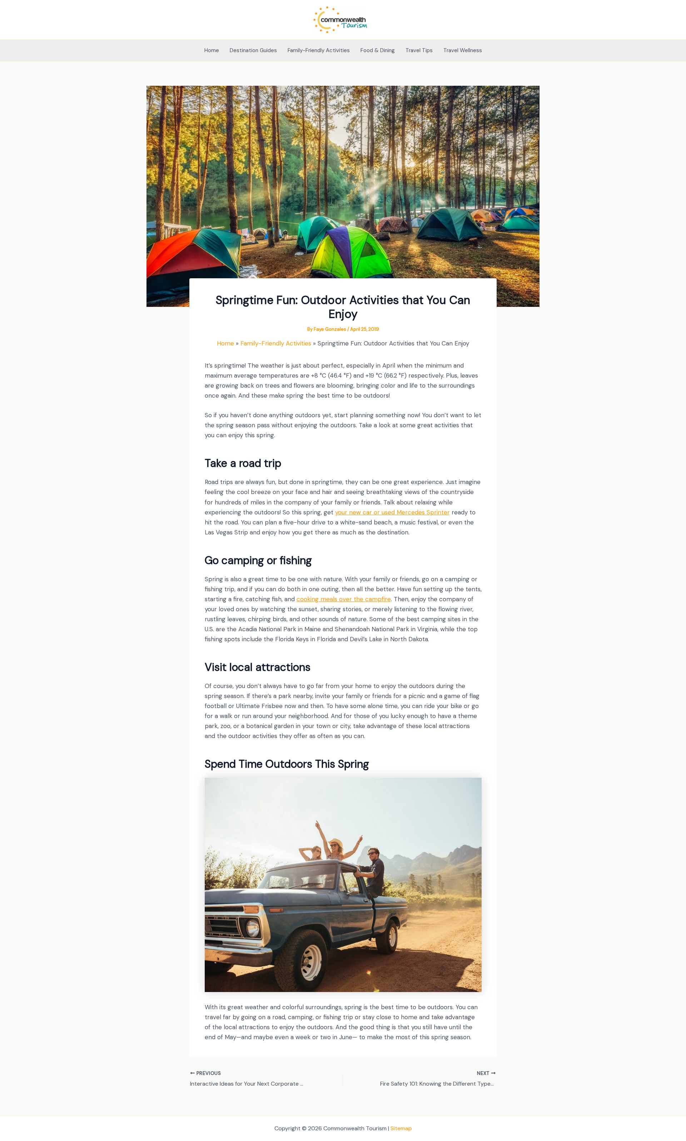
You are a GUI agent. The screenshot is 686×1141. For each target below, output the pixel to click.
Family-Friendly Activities (319, 50)
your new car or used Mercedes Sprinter (392, 512)
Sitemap (401, 1128)
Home (211, 50)
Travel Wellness (462, 50)
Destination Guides (253, 50)
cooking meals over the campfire (344, 599)
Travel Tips (419, 50)
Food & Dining (378, 50)
